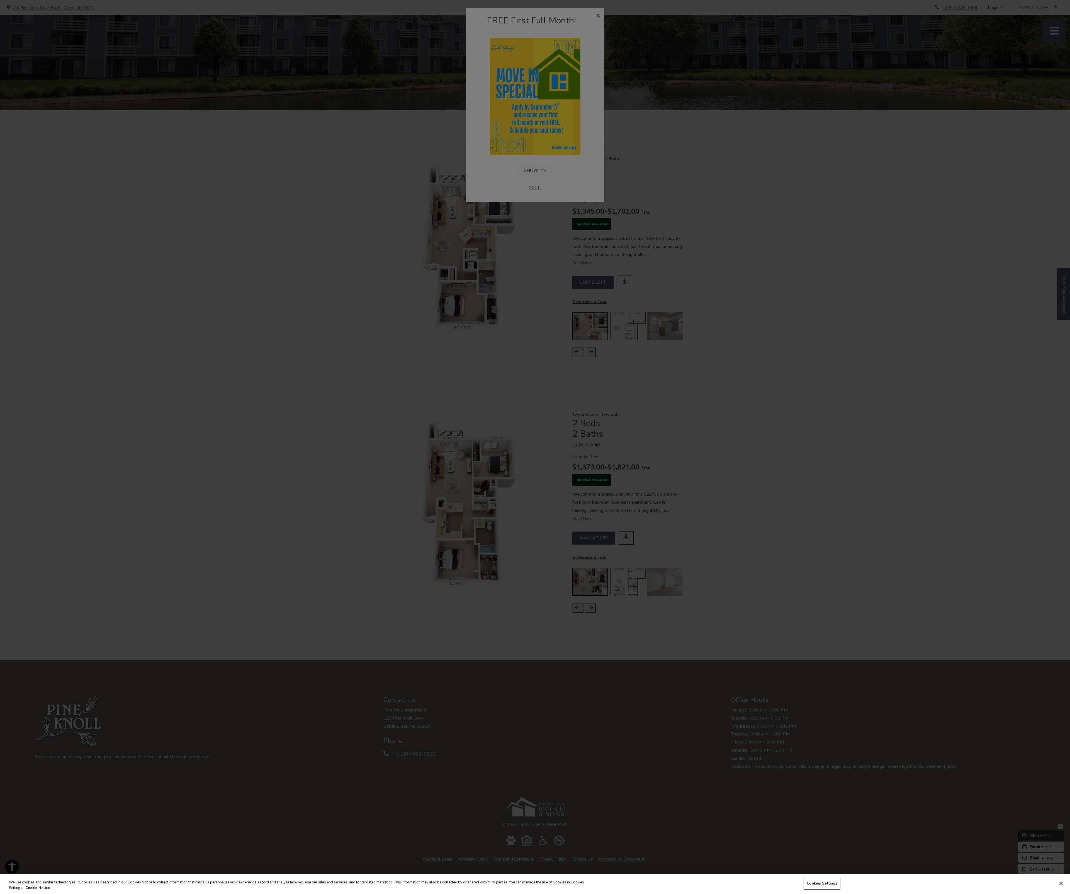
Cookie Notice (37, 887)
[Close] (1061, 883)
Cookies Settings (822, 883)
